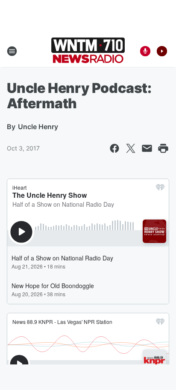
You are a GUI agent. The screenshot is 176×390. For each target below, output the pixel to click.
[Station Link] (88, 51)
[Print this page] (163, 148)
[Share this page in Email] (147, 148)
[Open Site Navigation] (12, 51)
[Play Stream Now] (162, 51)
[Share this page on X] (131, 148)
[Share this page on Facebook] (114, 148)
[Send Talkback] (145, 51)
